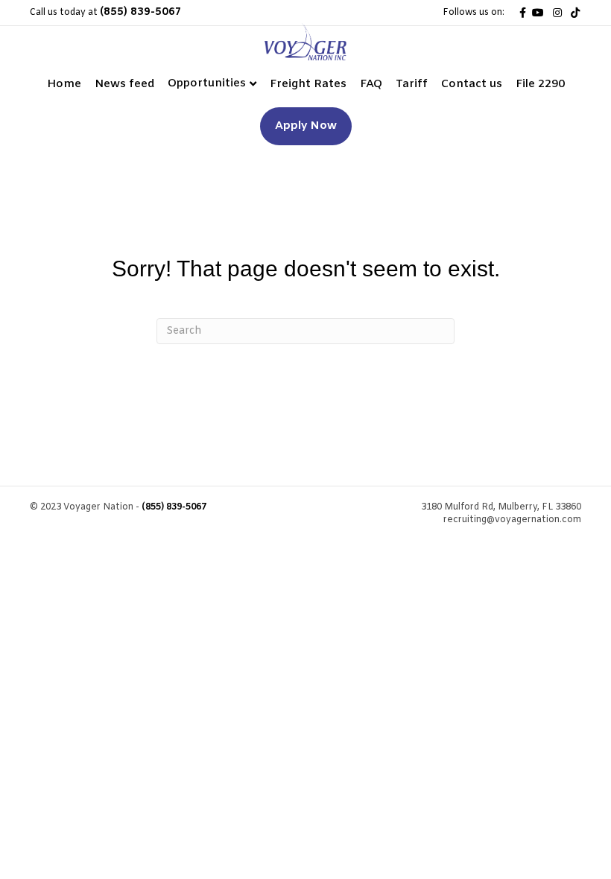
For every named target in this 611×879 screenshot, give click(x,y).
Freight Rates (308, 84)
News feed (124, 84)
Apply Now (306, 125)
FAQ (371, 84)
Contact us (471, 84)
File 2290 (540, 84)
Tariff (412, 84)
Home (64, 84)
